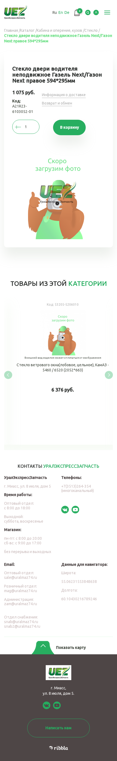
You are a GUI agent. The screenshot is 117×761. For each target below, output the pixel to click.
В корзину (69, 127)
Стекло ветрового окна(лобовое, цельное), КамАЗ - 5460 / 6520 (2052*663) (58, 371)
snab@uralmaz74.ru (21, 622)
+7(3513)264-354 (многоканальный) (77, 488)
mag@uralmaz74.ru (20, 591)
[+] (23, 127)
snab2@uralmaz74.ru (22, 626)
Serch (88, 12)
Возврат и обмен (57, 103)
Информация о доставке (64, 95)
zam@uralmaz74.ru (20, 604)
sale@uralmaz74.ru (20, 577)
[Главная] (17, 12)
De (66, 12)
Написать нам (58, 728)
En (61, 12)
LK (96, 12)
